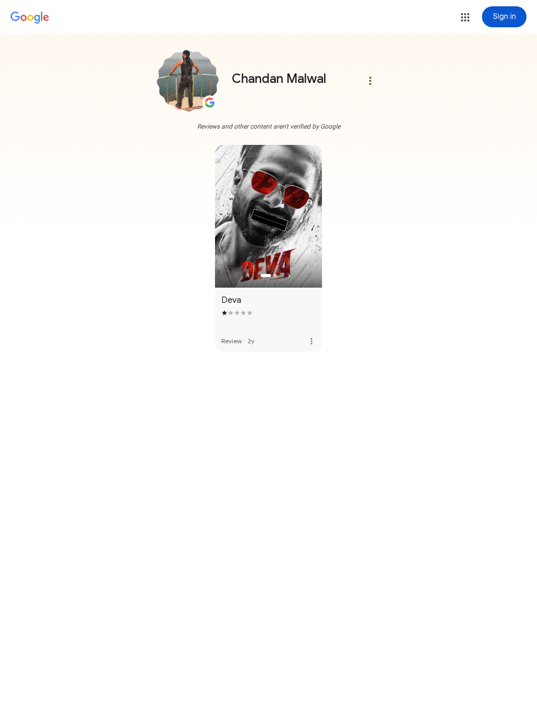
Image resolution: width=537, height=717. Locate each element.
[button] (465, 17)
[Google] (29, 18)
